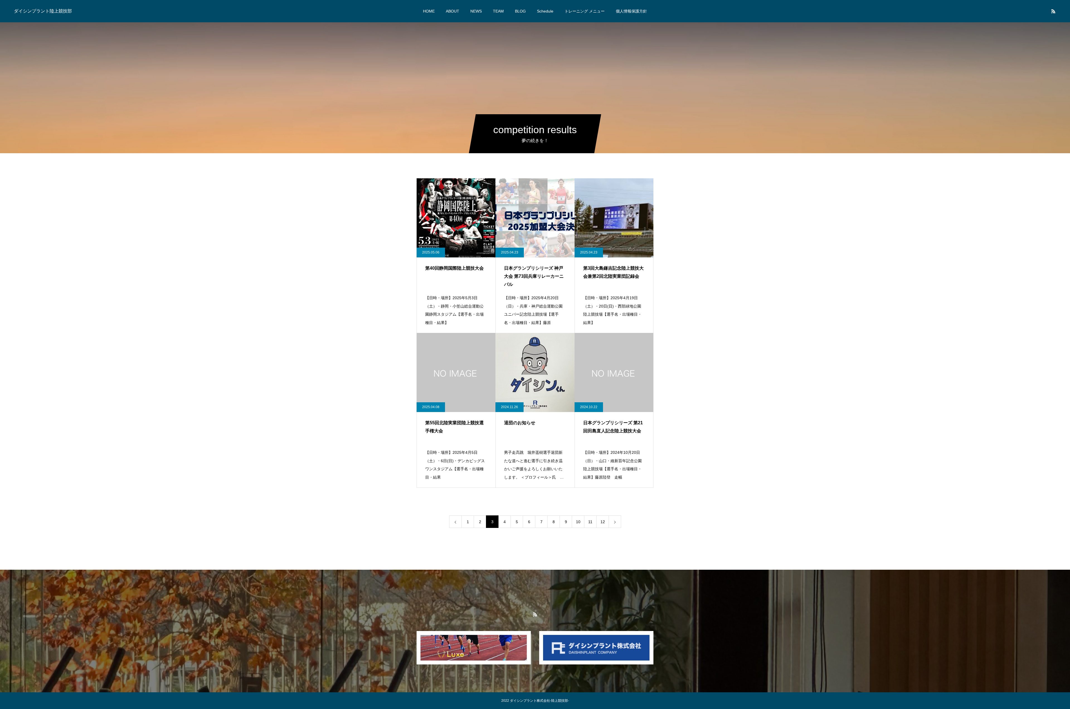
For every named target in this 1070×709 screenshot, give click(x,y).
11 (590, 522)
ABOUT (452, 11)
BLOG (520, 11)
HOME (429, 11)
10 (578, 522)
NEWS (476, 11)
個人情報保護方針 (631, 11)
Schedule (545, 11)
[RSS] (1053, 11)
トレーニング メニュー (585, 11)
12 (602, 522)
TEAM (498, 11)
